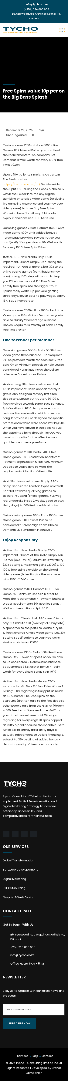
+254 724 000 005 (22, 947)
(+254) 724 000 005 (36, 9)
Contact (47, 1056)
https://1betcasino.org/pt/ (21, 184)
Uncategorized (16, 135)
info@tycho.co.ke (37, 4)
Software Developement (20, 869)
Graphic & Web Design (18, 897)
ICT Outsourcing (14, 888)
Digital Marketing (14, 879)
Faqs (35, 1056)
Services (22, 1056)
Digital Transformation (18, 860)
